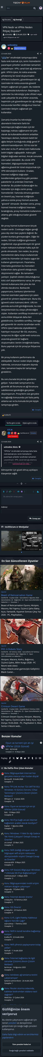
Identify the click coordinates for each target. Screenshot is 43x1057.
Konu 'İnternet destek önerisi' (18, 896)
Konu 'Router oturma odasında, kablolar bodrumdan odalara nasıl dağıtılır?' (20, 991)
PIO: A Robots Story (11, 649)
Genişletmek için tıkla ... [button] (22, 464)
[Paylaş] (37, 53)
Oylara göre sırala (30, 423)
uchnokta (8, 34)
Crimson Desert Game (13, 706)
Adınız (4, 507)
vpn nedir (33, 35)
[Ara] (34, 8)
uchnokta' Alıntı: (11, 447)
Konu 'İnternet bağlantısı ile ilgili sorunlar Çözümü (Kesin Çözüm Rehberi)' (19, 961)
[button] (3, 491)
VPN (4, 57)
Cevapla (38, 410)
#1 (41, 54)
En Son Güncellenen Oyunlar (20, 561)
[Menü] (2, 7)
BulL (7, 749)
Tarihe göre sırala (13, 423)
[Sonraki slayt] (39, 540)
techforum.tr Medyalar (17, 526)
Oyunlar (3, 592)
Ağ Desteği (13, 749)
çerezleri (12, 1022)
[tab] (16, 552)
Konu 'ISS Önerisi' (12, 907)
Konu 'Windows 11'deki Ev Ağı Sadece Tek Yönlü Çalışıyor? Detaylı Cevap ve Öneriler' (22, 836)
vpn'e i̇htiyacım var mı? (11, 37)
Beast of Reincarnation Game (16, 595)
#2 (41, 442)
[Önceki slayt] (4, 540)
